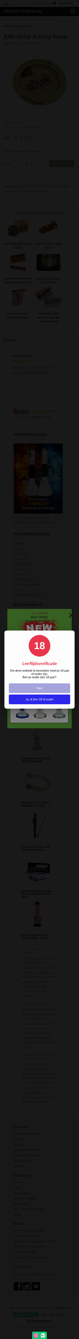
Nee (39, 688)
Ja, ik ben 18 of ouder (39, 699)
